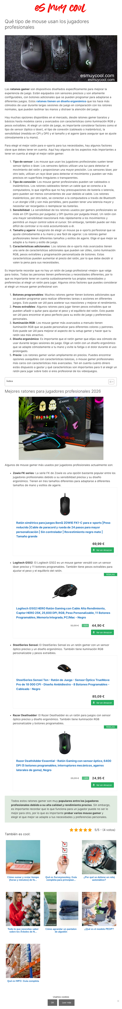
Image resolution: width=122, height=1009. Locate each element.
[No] (118, 1001)
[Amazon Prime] (109, 544)
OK (52, 1002)
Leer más (66, 1002)
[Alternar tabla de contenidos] (109, 381)
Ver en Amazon (104, 550)
